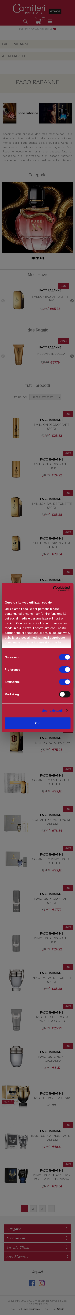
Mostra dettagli (52, 710)
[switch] (64, 669)
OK (37, 723)
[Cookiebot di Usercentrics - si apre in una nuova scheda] (52, 588)
